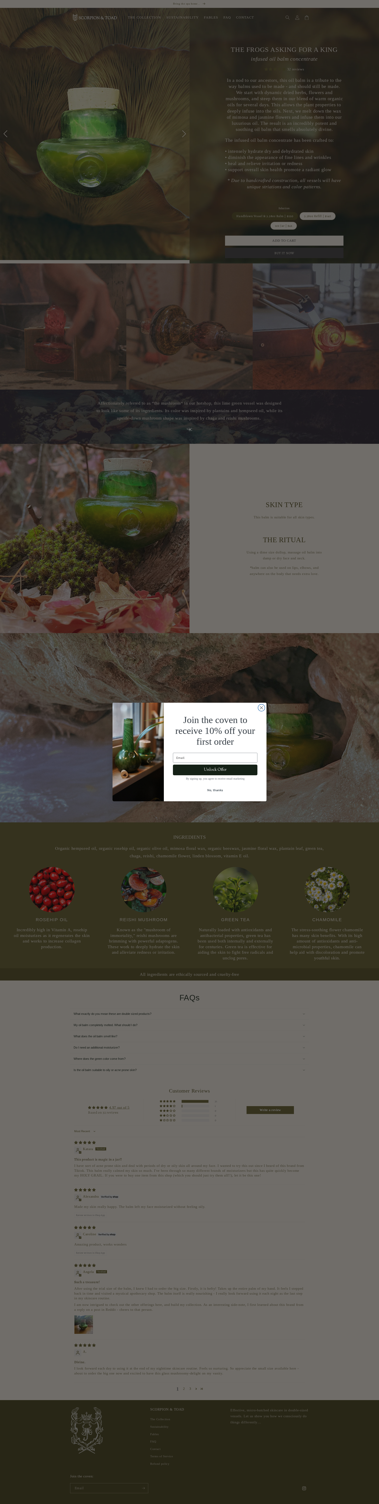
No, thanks (215, 790)
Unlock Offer (215, 770)
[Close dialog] (261, 707)
